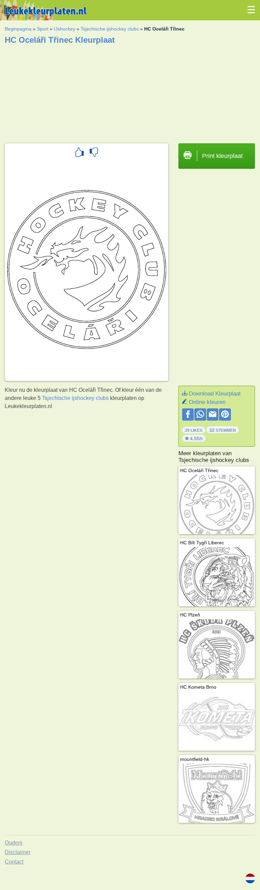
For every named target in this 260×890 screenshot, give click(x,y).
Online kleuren (207, 402)
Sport (42, 29)
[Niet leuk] (94, 153)
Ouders (13, 843)
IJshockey (64, 29)
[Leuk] (79, 153)
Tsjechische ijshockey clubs (110, 29)
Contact (14, 862)
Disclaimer (17, 852)
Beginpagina (18, 29)
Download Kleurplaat (215, 393)
